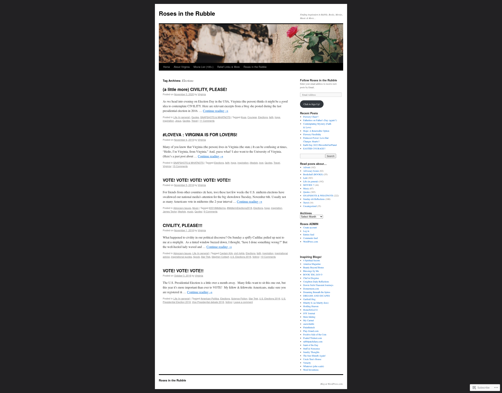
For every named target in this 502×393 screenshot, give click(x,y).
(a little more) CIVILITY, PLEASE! (195, 89)
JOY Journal (309, 313)
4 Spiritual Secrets (311, 260)
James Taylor (170, 211)
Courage (252, 117)
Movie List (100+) (203, 67)
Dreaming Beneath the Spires (316, 292)
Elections (263, 117)
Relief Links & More (228, 67)
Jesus (178, 120)
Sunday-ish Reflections (314, 199)
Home (166, 67)
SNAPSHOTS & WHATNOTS (215, 117)
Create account (310, 227)
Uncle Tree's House (312, 359)
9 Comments (210, 211)
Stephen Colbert (220, 256)
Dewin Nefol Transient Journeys (318, 285)
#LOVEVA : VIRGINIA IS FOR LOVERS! (200, 134)
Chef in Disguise (311, 278)
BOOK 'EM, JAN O (312, 274)
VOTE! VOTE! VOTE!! (183, 270)
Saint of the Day (310, 345)
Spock (196, 256)
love (261, 162)
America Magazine (312, 263)
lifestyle (254, 162)
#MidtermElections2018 (239, 208)
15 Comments (180, 166)
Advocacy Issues (182, 208)
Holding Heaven (310, 306)
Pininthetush (309, 327)
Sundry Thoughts (311, 352)
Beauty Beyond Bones (313, 267)
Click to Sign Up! (312, 104)
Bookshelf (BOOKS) (313, 174)
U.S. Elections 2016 (240, 256)
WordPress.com (310, 241)
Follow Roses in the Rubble (318, 80)
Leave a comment (243, 302)
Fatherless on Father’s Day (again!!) (320, 120)
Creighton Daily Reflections (316, 281)
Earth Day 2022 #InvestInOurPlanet (320, 144)
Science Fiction (239, 298)
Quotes (195, 117)
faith (271, 117)
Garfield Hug (309, 299)
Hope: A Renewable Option (316, 130)
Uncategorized (309, 206)
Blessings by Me (311, 270)
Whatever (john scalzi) (313, 366)
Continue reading (215, 111)
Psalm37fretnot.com (312, 337)
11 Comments (207, 120)
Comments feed (310, 238)
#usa (243, 117)
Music (195, 208)
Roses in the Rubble (187, 13)
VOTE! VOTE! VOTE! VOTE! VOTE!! (197, 180)
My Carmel (308, 320)
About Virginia (182, 67)
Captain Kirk (226, 253)
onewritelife (308, 323)
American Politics (210, 298)
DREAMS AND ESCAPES (316, 295)
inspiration (168, 120)
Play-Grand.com (310, 330)
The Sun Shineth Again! (314, 355)
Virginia (202, 94)
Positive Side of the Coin (314, 334)
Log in (306, 230)
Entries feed (308, 234)
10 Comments (268, 256)
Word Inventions (311, 369)
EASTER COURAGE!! (314, 148)
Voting (255, 256)
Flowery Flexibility (312, 134)
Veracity (307, 362)
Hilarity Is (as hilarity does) (316, 302)
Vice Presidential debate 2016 (208, 302)
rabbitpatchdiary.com (312, 341)
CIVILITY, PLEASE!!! (182, 225)
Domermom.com (311, 288)
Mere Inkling (309, 316)
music (190, 211)
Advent (306, 167)
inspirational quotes (181, 256)
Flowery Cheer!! (311, 116)
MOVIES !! (308, 184)
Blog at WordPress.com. (331, 383)
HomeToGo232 (310, 309)
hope (277, 117)
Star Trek (205, 256)
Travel (194, 120)
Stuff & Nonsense (311, 348)
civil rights (239, 253)
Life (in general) (181, 117)
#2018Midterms (217, 208)
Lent (305, 177)
